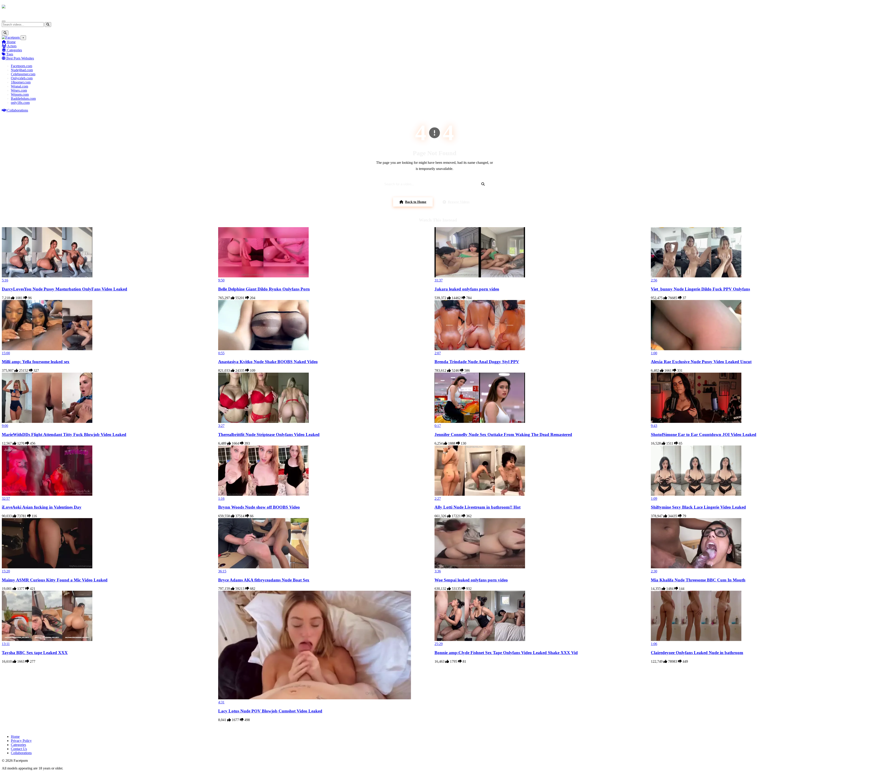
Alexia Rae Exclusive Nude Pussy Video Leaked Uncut (701, 361)
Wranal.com (19, 86)
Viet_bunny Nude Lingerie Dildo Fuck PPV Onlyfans (700, 289)
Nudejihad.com (22, 70)
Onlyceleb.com (22, 78)
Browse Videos (459, 202)
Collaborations (17, 110)
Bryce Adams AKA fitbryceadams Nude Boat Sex (263, 580)
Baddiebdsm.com (23, 98)
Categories (14, 50)
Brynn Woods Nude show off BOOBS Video (259, 507)
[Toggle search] (5, 33)
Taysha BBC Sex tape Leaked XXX (35, 652)
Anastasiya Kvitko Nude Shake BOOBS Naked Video (268, 361)
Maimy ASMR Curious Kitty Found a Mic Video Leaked (54, 580)
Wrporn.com (20, 94)
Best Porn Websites (19, 58)
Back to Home (415, 202)
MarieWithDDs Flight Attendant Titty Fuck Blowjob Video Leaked (64, 434)
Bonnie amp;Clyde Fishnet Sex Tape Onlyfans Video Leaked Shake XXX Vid (506, 652)
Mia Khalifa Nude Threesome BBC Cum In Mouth (698, 580)
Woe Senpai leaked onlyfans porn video (471, 580)
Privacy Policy (21, 741)
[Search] (48, 24)
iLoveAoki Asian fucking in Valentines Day (41, 507)
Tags (9, 54)
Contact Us (19, 749)
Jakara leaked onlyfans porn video (466, 289)
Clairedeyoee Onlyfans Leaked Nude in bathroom (697, 652)
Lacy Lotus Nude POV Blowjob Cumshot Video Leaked (270, 711)
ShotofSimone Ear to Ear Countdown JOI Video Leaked (703, 434)
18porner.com (21, 82)
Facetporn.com (21, 66)
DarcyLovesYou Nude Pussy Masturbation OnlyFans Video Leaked (64, 289)
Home (11, 42)
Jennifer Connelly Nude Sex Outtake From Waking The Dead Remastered (503, 434)
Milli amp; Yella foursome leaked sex (35, 361)
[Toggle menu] (3, 21)
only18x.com (20, 103)
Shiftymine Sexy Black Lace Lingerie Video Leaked (698, 507)
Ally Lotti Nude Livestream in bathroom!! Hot (477, 507)
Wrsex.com (19, 90)
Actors (11, 46)
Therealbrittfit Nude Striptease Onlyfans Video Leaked (269, 434)
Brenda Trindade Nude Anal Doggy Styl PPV (476, 361)
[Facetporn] (19, 9)
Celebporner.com (23, 74)
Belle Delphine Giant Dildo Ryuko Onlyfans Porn (264, 289)
